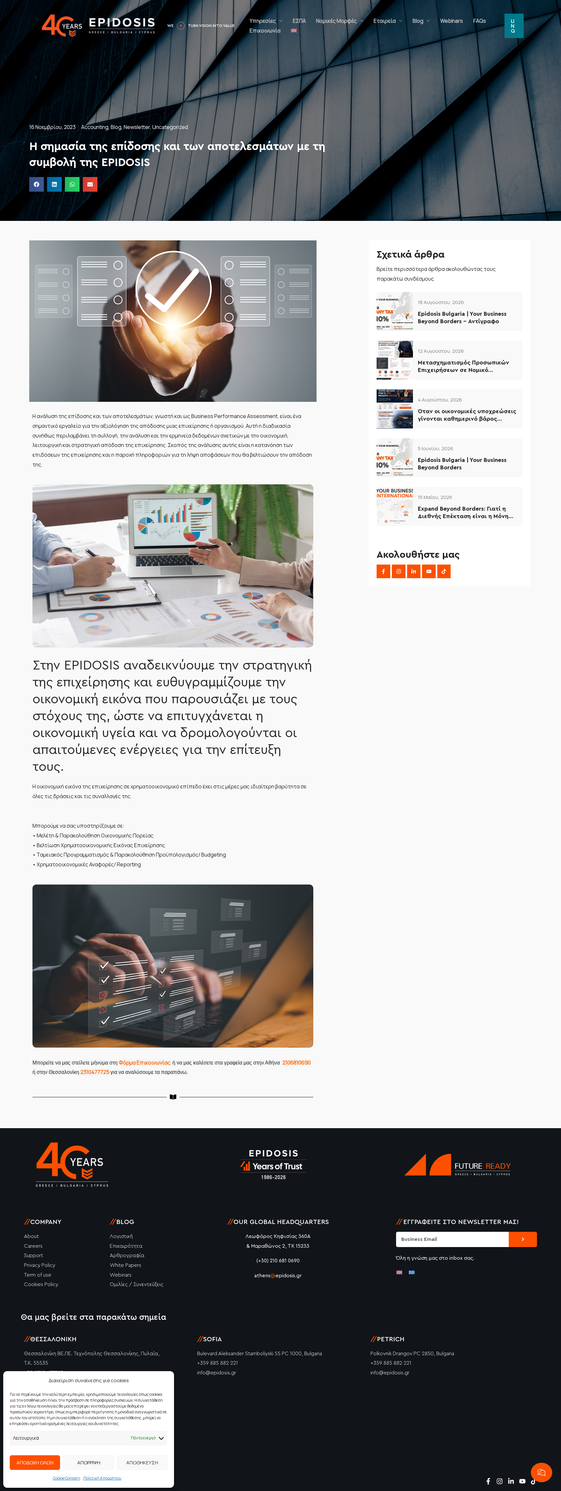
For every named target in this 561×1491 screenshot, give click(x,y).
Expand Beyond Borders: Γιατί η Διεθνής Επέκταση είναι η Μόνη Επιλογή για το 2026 (463, 513)
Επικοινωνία (257, 30)
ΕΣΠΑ (291, 20)
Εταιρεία (377, 20)
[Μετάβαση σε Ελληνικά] (411, 1272)
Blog (410, 20)
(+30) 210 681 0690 (278, 1260)
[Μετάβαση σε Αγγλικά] (286, 30)
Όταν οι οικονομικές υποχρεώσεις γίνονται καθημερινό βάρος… (467, 415)
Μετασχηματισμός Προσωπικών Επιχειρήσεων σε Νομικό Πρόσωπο (463, 367)
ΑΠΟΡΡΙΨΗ (88, 1462)
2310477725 (95, 1072)
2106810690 (296, 1062)
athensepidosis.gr (278, 1275)
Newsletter (137, 127)
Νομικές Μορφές (328, 20)
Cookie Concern (66, 1478)
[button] (514, 25)
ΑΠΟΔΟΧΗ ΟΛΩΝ (35, 1462)
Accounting (94, 127)
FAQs (471, 20)
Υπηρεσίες (255, 20)
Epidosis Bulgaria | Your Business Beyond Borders (462, 463)
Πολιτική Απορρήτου (102, 1478)
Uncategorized (170, 127)
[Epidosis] (99, 25)
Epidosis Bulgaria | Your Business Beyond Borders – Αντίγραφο (462, 317)
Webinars (443, 20)
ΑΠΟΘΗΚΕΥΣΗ (142, 1462)
